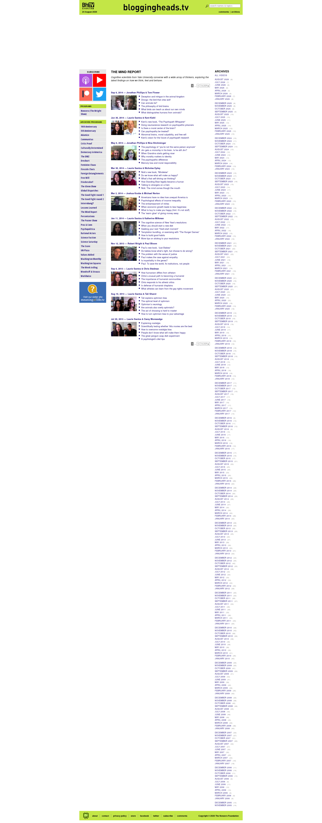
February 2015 (223, 480)
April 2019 (220, 335)
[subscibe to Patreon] (85, 100)
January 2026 (222, 99)
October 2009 (223, 668)
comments (224, 11)
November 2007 (223, 735)
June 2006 (220, 784)
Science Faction (88, 237)
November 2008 (223, 700)
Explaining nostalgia (150, 323)
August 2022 (222, 219)
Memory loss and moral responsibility (158, 162)
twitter (156, 815)
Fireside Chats (88, 169)
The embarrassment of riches (155, 203)
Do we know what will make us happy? (159, 175)
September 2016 (224, 426)
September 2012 (224, 566)
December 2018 (223, 347)
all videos (221, 75)
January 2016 (222, 448)
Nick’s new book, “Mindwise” (154, 172)
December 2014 (223, 487)
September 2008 (224, 706)
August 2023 (222, 184)
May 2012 (219, 577)
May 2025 (219, 122)
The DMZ (85, 156)
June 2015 (220, 469)
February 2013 (223, 550)
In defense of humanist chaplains (157, 285)
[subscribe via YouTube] (99, 86)
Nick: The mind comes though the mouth (160, 188)
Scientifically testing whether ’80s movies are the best (166, 326)
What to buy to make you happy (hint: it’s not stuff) (165, 210)
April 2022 (220, 230)
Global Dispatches (89, 190)
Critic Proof (86, 143)
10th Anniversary (89, 126)
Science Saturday (89, 241)
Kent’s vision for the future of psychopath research (165, 137)
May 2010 (219, 647)
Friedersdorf (87, 182)
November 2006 (223, 770)
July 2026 (220, 82)
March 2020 (221, 303)
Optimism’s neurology (151, 304)
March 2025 (221, 128)
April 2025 (220, 125)
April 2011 (220, 615)
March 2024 (221, 163)
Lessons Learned (89, 207)
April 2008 (220, 720)
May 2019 (219, 332)
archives (235, 11)
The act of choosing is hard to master (159, 310)
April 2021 (220, 265)
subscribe (168, 815)
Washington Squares (91, 263)
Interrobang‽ (87, 203)
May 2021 (219, 262)
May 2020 (219, 297)
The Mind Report (89, 211)
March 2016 (221, 443)
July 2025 (220, 117)
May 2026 (219, 87)
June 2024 (220, 154)
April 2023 (220, 195)
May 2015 (219, 472)
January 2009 (222, 693)
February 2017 (223, 410)
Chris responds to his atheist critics (157, 282)
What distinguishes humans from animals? (161, 112)
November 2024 (223, 141)
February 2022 (223, 236)
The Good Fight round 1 (92, 194)
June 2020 (220, 294)
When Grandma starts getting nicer (158, 153)
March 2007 (221, 757)
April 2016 (220, 440)
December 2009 (223, 662)
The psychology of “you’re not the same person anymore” (168, 146)
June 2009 (220, 679)
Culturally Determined (92, 147)
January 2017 (222, 413)
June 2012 (220, 574)
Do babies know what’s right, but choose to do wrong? (167, 250)
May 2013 (219, 542)
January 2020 (222, 308)
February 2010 (223, 655)
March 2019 (221, 338)
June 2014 (220, 504)
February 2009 (223, 690)
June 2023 (220, 189)
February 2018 (223, 375)
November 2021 (223, 245)
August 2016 (222, 429)
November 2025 (223, 105)
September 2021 (224, 251)
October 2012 (223, 563)
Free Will (85, 177)
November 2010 (223, 630)
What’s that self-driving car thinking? (158, 178)
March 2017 (221, 408)
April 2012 (220, 580)
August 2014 (222, 499)
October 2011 (223, 598)
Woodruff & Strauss (90, 271)
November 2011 (223, 595)
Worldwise (86, 276)
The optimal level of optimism (155, 301)
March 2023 (221, 198)
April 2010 (220, 650)
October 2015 (223, 458)
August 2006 (222, 778)
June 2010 (220, 644)
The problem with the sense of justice (159, 254)
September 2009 (224, 671)
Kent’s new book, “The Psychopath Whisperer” (163, 121)
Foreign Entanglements (92, 173)
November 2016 (223, 420)
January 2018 (222, 378)
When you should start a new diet (157, 225)
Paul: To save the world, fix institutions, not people (165, 263)
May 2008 (219, 717)
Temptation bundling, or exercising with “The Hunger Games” (170, 232)
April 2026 (220, 90)
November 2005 (223, 805)
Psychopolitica (88, 229)
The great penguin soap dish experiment (160, 335)
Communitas (87, 139)
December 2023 (223, 173)
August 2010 (222, 638)
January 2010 (222, 658)
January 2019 (222, 343)
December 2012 (223, 557)
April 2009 (220, 685)
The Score (85, 246)
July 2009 (220, 676)
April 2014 (220, 510)
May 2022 (219, 227)
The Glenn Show (88, 186)
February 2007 (223, 760)
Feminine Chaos (88, 164)
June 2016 (220, 434)
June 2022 (220, 224)
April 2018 (220, 370)
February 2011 (223, 620)
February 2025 (223, 131)
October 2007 (223, 738)
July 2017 (220, 396)
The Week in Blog (89, 267)
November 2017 (223, 385)
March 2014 (221, 513)
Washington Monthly (91, 258)
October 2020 (223, 283)
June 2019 (220, 329)
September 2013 (224, 531)
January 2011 (222, 623)
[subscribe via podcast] (86, 86)
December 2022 (223, 208)
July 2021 (220, 257)
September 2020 (224, 286)
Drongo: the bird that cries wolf (156, 99)
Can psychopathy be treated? (155, 131)
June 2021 (220, 259)
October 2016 (223, 423)
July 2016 (220, 431)
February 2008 (223, 725)
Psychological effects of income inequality (161, 200)
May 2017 (219, 402)
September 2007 (224, 741)
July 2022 (220, 222)
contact (105, 815)
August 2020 (222, 289)
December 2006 (223, 767)
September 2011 (224, 601)
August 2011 (222, 604)
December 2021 (223, 243)
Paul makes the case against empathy (159, 257)
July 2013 (220, 536)
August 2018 (222, 359)
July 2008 (220, 711)
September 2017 (224, 391)
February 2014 (223, 515)
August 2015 (222, 464)
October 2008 (223, 703)
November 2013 (223, 525)
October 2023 (223, 178)
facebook (144, 815)
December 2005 (223, 802)
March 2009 (221, 687)
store (133, 815)
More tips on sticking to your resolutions (160, 238)
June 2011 (220, 609)
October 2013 (223, 528)
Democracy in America (91, 152)
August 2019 (222, 324)
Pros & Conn (86, 224)
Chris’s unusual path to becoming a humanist (162, 275)
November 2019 (223, 315)
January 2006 (222, 798)
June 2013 (220, 539)
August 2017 (222, 394)
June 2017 (220, 399)
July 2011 (220, 606)
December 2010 (223, 627)
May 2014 (219, 507)
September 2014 (224, 496)
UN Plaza (85, 250)
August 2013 (222, 533)
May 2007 (219, 752)
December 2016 (223, 417)
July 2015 (220, 466)
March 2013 (221, 548)
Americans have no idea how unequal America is (164, 197)
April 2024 (220, 160)
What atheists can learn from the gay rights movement (167, 288)
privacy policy (120, 815)
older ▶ (205, 85)
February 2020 (223, 306)
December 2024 (223, 138)
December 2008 (223, 697)
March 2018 (221, 373)
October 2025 (223, 108)
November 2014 (223, 490)
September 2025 (224, 111)
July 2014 (220, 501)
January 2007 (222, 763)
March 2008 (221, 722)
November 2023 (223, 175)
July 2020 (220, 292)
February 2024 (223, 166)
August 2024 (222, 149)
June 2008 (220, 714)
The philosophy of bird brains (155, 106)
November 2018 (223, 350)
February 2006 (223, 795)
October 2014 (223, 493)
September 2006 (224, 775)
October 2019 (223, 318)
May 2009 (219, 682)
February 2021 (223, 271)
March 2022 (221, 233)
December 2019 (223, 313)
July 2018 (220, 362)
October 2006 (223, 773)
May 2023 (219, 192)
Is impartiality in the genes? (154, 260)
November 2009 (223, 665)
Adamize (85, 135)
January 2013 (222, 553)
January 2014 (222, 518)
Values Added (87, 254)
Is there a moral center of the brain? (158, 128)
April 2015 (220, 475)
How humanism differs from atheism (158, 272)
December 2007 (223, 732)
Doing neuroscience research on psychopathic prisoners (167, 124)
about (95, 815)
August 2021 (222, 254)
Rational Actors (88, 233)
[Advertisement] (161, 41)
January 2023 (222, 204)
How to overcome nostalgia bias (156, 329)
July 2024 (220, 152)
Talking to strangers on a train (155, 184)
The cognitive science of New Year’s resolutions (163, 222)
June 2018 (220, 364)
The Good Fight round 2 (92, 199)
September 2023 (224, 181)
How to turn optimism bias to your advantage (162, 313)
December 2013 (223, 522)
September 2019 (224, 321)
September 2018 (224, 356)
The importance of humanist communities (161, 279)
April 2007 (220, 755)
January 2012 (222, 588)
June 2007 (220, 749)
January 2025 (222, 133)
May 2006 (219, 787)
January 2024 (222, 168)
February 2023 (223, 201)
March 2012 (221, 583)
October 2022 (223, 213)
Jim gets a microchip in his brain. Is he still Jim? (164, 150)
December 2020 (223, 278)
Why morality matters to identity (156, 156)
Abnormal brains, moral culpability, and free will (163, 134)
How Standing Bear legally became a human (162, 181)
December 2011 (223, 592)
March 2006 (221, 792)
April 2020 (220, 300)
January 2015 (222, 483)
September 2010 (224, 636)
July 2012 (220, 571)
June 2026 (220, 84)
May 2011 (219, 612)
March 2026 (221, 93)
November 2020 (223, 280)
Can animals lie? (149, 102)
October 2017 (223, 388)
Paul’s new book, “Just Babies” (156, 247)
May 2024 (219, 157)
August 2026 (222, 79)
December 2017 (223, 383)
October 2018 (223, 353)
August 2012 (222, 569)
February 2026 (223, 96)
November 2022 (223, 210)
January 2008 (222, 728)
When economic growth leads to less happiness (163, 206)
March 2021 (221, 268)
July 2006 (220, 781)
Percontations (88, 216)
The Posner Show (89, 220)
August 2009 (222, 673)
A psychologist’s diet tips (153, 339)
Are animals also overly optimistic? (157, 307)
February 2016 (223, 445)
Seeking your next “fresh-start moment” (159, 228)
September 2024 (224, 146)
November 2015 (223, 455)
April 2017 (220, 405)
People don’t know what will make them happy (163, 332)
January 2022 (222, 238)
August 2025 (222, 114)
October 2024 (223, 143)
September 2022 (224, 216)
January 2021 (222, 273)
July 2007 (220, 746)
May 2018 (219, 367)
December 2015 (223, 452)
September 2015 (224, 461)
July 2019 (220, 327)
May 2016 (219, 437)
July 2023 (220, 187)
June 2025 (220, 120)
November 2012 (223, 560)
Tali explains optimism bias (154, 297)
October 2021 (223, 248)
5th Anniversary (88, 130)
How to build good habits (153, 235)
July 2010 (220, 641)
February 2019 (223, 341)
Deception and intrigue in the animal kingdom (162, 96)
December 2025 (223, 103)
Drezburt (85, 160)
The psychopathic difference (154, 159)
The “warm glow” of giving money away (159, 213)
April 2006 (220, 790)
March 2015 (221, 478)
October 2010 (223, 633)
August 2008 (222, 708)
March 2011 (221, 617)
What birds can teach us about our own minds (163, 109)
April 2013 (220, 545)
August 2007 (222, 743)
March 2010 (221, 653)
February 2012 (223, 585)
